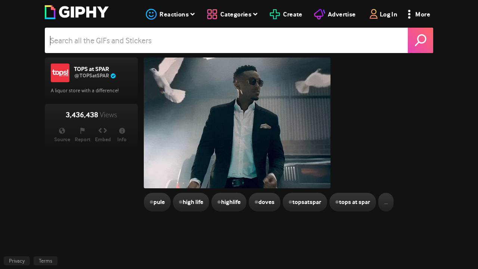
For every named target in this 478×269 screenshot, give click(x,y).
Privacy (17, 261)
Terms (45, 261)
